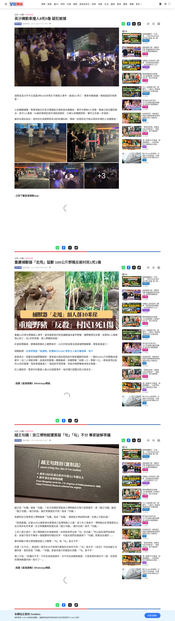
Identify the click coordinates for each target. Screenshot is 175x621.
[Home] (16, 4)
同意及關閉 (152, 615)
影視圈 (145, 54)
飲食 (144, 146)
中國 (22, 15)
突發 (144, 120)
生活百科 (146, 67)
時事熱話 (146, 40)
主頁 (16, 15)
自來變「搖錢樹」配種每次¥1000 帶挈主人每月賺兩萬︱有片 (59, 351)
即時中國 (29, 15)
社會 (144, 160)
